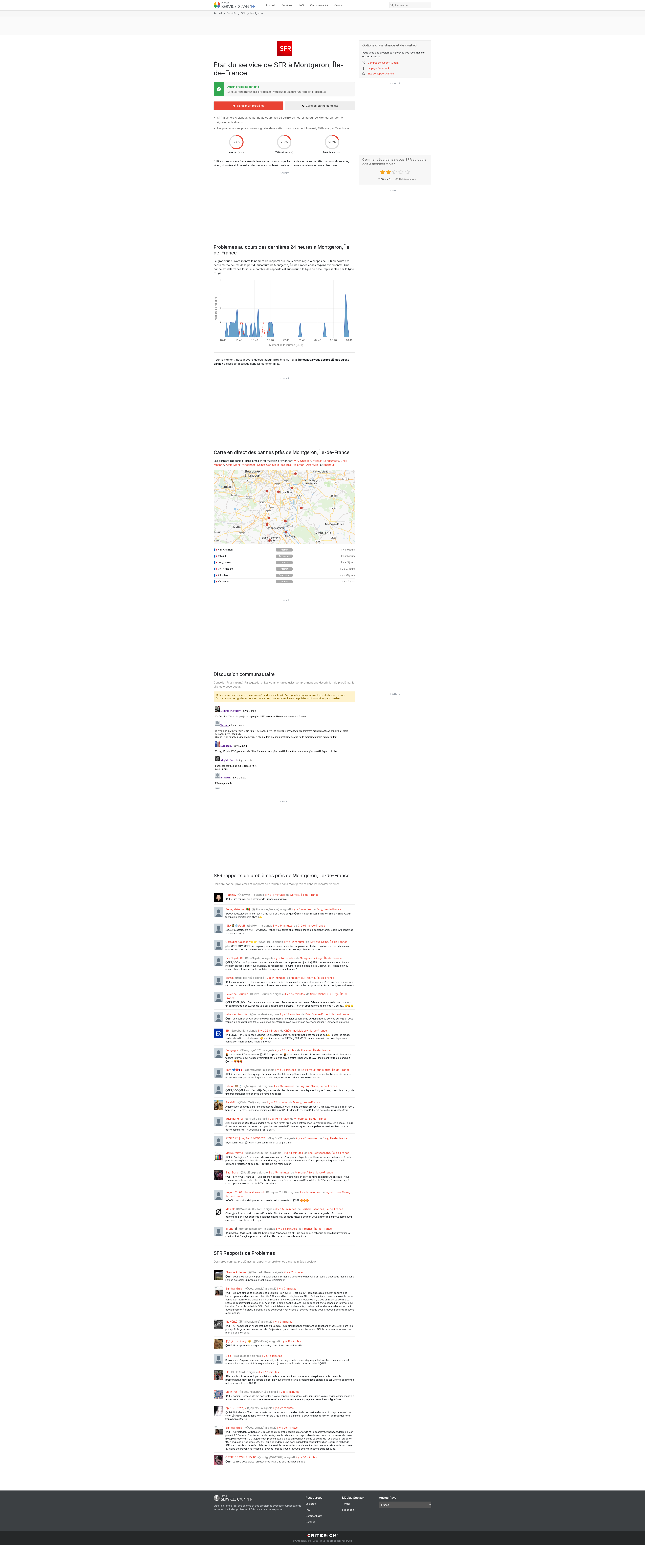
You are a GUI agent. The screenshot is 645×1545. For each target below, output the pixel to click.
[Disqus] (284, 747)
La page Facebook (379, 68)
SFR (243, 13)
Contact (339, 5)
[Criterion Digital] (322, 1535)
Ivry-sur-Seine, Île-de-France (328, 942)
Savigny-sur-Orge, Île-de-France (321, 958)
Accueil (270, 5)
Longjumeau (331, 460)
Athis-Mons (233, 464)
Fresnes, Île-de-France (316, 1050)
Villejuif (317, 460)
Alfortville (312, 464)
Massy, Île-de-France (306, 1102)
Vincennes (248, 464)
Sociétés (286, 5)
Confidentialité (319, 5)
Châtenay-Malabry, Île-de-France (305, 1030)
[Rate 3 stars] (395, 172)
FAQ (301, 5)
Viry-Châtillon (302, 460)
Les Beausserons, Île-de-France (328, 1153)
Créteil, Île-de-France (311, 925)
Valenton (299, 464)
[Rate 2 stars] (389, 172)
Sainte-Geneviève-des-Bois (274, 464)
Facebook (348, 1509)
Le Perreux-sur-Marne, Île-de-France (325, 1069)
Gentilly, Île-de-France (304, 894)
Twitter (346, 1503)
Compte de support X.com (383, 62)
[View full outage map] (284, 507)
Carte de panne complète (322, 105)
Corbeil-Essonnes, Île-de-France (322, 1209)
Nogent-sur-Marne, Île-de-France (312, 977)
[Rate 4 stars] (401, 172)
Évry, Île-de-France (328, 909)
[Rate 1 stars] (383, 172)
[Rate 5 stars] (407, 172)
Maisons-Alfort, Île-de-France (314, 1172)
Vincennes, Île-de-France (310, 1118)
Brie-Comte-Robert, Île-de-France (327, 1014)
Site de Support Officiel (381, 73)
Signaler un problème (250, 105)
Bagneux (329, 464)
